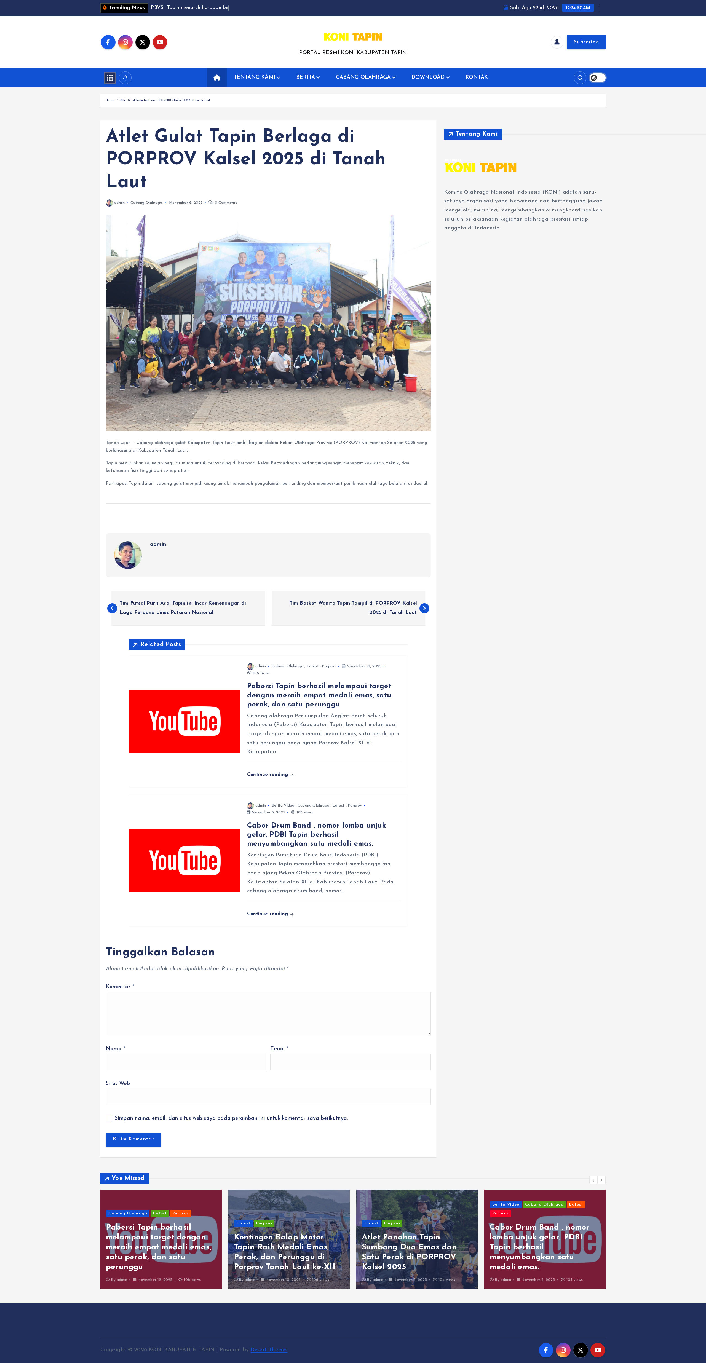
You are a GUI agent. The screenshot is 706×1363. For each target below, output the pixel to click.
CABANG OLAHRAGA (363, 77)
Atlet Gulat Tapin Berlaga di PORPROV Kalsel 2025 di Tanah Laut (165, 100)
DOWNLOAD (428, 77)
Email (279, 1049)
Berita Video (283, 806)
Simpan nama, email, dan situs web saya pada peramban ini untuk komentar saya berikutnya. (231, 1118)
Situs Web (118, 1083)
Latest (313, 666)
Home (110, 100)
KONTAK (477, 77)
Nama (115, 1049)
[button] (593, 1180)
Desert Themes (269, 1350)
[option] (161, 1239)
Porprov (329, 666)
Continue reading (268, 774)
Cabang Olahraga (146, 203)
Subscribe (586, 42)
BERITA (305, 77)
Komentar (120, 987)
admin (119, 203)
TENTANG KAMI (254, 77)
